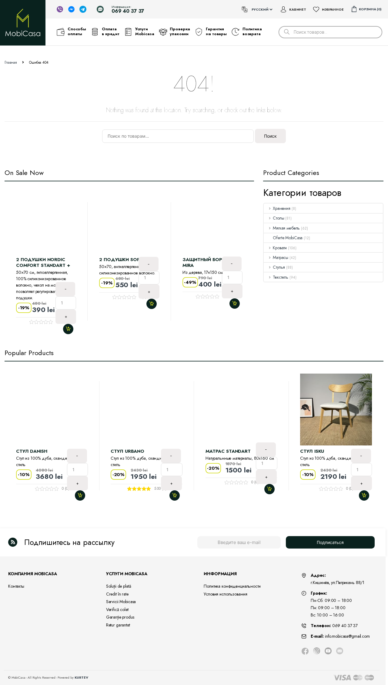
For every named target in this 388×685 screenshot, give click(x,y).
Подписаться (330, 542)
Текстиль (280, 277)
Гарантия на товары (216, 31)
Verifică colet (117, 609)
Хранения (281, 208)
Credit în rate (117, 594)
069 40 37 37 (345, 626)
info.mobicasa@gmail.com (347, 636)
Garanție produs (120, 617)
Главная (11, 62)
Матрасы (280, 257)
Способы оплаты (77, 31)
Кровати (280, 248)
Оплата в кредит (110, 31)
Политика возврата (252, 31)
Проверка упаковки (180, 31)
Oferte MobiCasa (288, 238)
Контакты (16, 586)
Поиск (270, 136)
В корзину (70, 329)
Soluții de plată (118, 586)
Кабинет (297, 9)
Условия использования (225, 594)
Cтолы (278, 218)
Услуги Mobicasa (144, 31)
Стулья (279, 267)
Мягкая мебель (286, 228)
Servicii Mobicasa (121, 602)
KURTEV (81, 677)
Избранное (333, 9)
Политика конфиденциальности (232, 586)
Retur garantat (118, 625)
